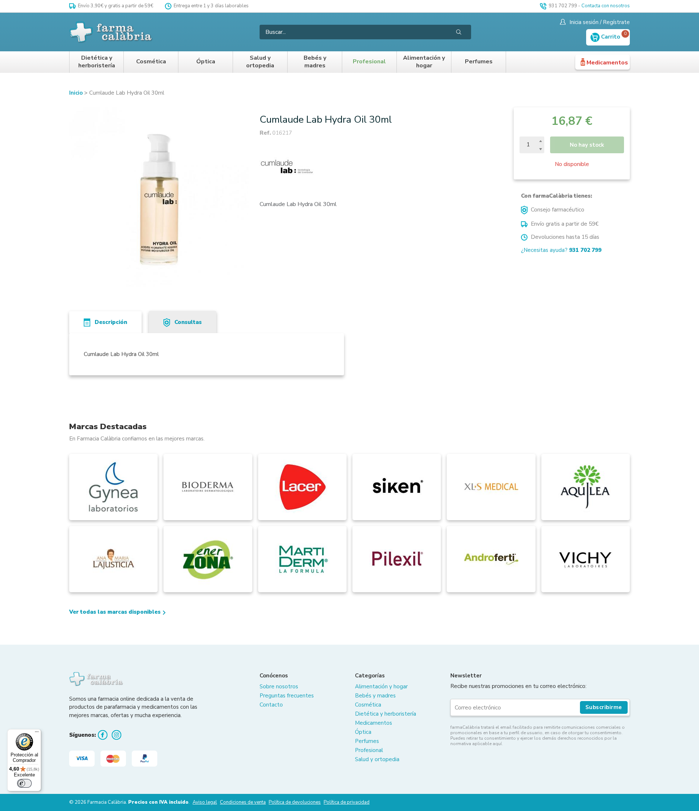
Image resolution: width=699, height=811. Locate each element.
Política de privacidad (347, 802)
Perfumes (479, 62)
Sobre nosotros (279, 686)
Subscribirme (603, 707)
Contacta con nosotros (605, 6)
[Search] (458, 32)
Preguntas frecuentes (287, 695)
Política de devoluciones (295, 802)
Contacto (271, 704)
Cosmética (151, 62)
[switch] (24, 783)
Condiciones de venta (243, 802)
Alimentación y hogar (424, 62)
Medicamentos (607, 63)
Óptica (205, 62)
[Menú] (36, 733)
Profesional (369, 62)
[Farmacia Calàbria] (111, 32)
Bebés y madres (315, 62)
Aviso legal (205, 802)
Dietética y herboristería (96, 62)
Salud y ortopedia (260, 62)
